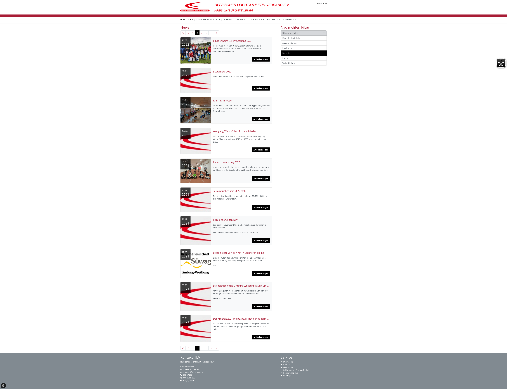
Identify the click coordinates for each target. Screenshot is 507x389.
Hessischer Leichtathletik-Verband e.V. (197, 362)
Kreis (190, 19)
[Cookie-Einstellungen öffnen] (3, 385)
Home (183, 19)
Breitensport (274, 19)
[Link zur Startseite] (236, 7)
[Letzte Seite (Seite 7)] (216, 32)
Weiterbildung (288, 63)
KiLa (218, 19)
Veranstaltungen (205, 19)
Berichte (286, 53)
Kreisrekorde (258, 19)
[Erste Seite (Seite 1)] (183, 32)
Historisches (289, 19)
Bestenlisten (242, 19)
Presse (285, 58)
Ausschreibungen (290, 43)
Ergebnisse (228, 19)
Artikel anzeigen (260, 59)
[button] (191, 17)
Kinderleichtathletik (291, 38)
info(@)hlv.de (188, 380)
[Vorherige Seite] (188, 32)
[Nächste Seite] (211, 32)
